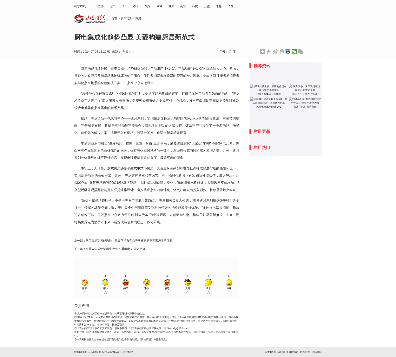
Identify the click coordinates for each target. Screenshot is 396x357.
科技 (195, 6)
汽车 (124, 6)
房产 (112, 6)
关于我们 (270, 351)
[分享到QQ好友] (288, 51)
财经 (160, 6)
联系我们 (281, 351)
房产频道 (126, 18)
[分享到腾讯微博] (281, 51)
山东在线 (80, 6)
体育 (219, 6)
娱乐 (148, 6)
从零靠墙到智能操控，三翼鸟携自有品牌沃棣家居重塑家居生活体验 (129, 240)
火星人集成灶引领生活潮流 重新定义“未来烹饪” (116, 248)
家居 (138, 18)
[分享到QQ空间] (268, 51)
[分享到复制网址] (300, 51)
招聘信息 (293, 351)
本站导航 (317, 351)
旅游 (101, 6)
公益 (207, 6)
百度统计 (128, 351)
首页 (114, 18)
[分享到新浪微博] (275, 51)
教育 (136, 6)
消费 (230, 6)
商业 (183, 6)
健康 (171, 6)
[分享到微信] (294, 51)
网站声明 (305, 351)
